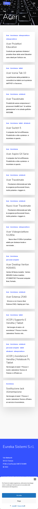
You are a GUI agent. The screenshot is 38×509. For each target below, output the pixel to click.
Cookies (14, 506)
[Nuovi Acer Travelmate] (19, 209)
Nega (19, 501)
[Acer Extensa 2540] (19, 299)
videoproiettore (24, 35)
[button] (35, 479)
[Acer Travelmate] (19, 104)
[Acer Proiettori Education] (19, 47)
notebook (22, 94)
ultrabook (27, 123)
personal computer (12, 260)
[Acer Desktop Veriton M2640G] (19, 269)
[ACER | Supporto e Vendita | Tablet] (19, 324)
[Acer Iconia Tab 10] (19, 76)
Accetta (19, 495)
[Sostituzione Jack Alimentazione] (19, 393)
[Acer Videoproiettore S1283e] (19, 236)
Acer (7, 35)
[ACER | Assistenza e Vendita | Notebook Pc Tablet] (19, 359)
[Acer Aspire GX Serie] (19, 157)
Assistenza (14, 35)
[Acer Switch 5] (19, 131)
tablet (21, 68)
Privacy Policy (21, 506)
